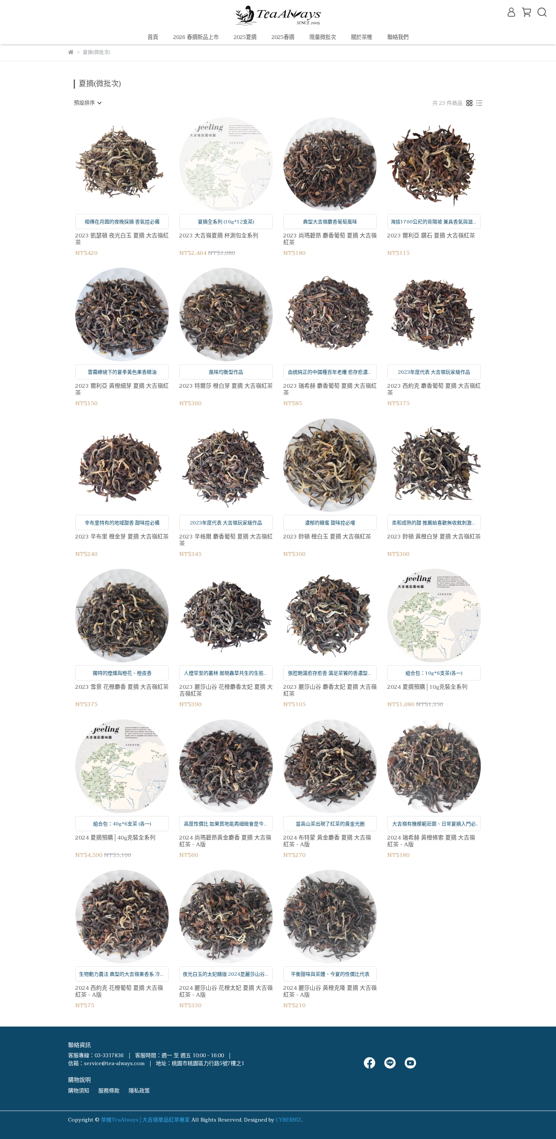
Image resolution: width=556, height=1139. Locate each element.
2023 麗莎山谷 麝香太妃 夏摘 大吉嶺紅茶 (330, 690)
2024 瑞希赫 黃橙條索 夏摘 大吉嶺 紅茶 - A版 (431, 841)
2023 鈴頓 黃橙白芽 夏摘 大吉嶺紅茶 (434, 537)
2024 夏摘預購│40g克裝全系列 (115, 838)
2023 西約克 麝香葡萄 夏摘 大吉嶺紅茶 (434, 389)
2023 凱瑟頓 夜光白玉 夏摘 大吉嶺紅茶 (122, 239)
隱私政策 (139, 1090)
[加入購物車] (132, 164)
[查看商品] (111, 164)
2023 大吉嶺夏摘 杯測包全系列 (218, 236)
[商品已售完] (236, 164)
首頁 (153, 37)
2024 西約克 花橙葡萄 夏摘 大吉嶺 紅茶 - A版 (119, 991)
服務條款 (109, 1090)
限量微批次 (322, 37)
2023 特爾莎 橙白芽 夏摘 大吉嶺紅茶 (226, 386)
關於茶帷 (361, 37)
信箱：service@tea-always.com (106, 1063)
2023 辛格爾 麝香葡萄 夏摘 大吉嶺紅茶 (226, 540)
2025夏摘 (245, 37)
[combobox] (87, 103)
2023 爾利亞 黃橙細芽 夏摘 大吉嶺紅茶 (122, 389)
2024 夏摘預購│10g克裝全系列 (427, 687)
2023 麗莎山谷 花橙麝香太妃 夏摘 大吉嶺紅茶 (226, 690)
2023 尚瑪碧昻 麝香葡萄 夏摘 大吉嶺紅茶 (330, 239)
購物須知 (78, 1090)
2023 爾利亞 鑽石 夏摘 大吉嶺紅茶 (431, 236)
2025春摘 (283, 37)
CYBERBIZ (288, 1120)
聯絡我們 (397, 37)
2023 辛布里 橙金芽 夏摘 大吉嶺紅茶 (122, 537)
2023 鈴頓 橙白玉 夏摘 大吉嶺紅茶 (327, 537)
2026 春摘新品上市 (196, 37)
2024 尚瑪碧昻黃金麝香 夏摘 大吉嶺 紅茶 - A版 (225, 841)
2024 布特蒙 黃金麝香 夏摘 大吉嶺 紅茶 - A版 (327, 841)
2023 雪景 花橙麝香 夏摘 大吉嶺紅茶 (122, 687)
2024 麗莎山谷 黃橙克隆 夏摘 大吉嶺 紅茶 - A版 (330, 991)
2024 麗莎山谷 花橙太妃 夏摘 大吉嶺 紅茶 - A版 (226, 991)
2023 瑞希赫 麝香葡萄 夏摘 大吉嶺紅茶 (330, 389)
